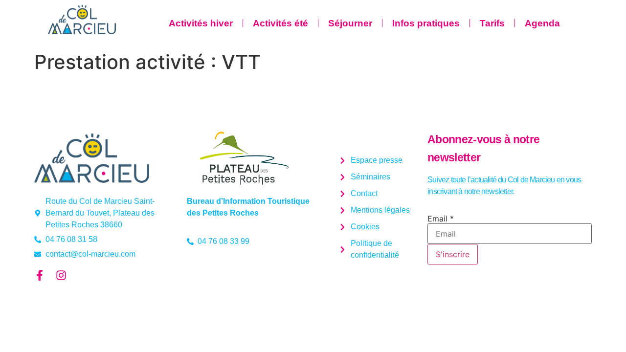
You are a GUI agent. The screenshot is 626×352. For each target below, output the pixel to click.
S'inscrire (453, 254)
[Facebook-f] (39, 275)
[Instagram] (61, 275)
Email (440, 218)
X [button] (616, 9)
